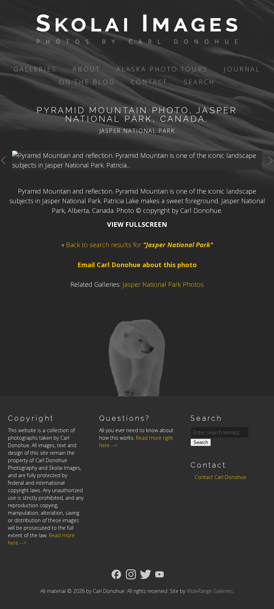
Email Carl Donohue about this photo (137, 264)
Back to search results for (139, 244)
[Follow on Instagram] (131, 573)
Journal (242, 69)
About (86, 69)
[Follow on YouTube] (159, 573)
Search (199, 82)
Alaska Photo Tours (162, 69)
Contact (149, 82)
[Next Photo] (268, 170)
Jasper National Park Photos (163, 284)
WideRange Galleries (210, 591)
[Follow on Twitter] (145, 573)
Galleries (35, 69)
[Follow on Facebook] (116, 573)
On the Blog (87, 82)
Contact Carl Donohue (220, 477)
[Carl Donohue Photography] (137, 39)
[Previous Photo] (6, 170)
